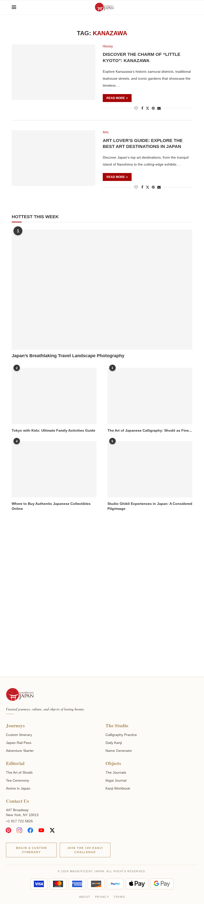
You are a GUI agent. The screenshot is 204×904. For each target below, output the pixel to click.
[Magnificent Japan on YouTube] (41, 830)
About (85, 896)
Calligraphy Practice (121, 735)
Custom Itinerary (19, 735)
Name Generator (118, 751)
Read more (115, 98)
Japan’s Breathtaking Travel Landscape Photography (68, 355)
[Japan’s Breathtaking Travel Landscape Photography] (102, 290)
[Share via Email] (159, 108)
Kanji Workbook (117, 788)
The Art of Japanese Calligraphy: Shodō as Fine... (149, 430)
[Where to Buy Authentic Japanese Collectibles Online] (54, 469)
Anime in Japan (18, 788)
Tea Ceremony (17, 780)
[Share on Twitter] (147, 108)
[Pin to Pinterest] (153, 108)
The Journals (115, 772)
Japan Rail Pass (18, 743)
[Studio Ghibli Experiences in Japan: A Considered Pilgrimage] (149, 469)
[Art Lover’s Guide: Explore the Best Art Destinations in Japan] (53, 158)
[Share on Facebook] (142, 108)
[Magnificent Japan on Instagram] (19, 830)
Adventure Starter (20, 751)
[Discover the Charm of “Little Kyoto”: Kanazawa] (53, 72)
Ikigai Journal (115, 780)
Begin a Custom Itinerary (31, 850)
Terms (119, 896)
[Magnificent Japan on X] (52, 830)
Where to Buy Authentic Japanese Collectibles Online (51, 506)
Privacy (102, 896)
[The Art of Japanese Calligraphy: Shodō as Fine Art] (149, 396)
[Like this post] (136, 108)
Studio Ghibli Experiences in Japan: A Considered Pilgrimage (149, 506)
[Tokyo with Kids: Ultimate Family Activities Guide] (54, 396)
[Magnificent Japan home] (20, 695)
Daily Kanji (113, 743)
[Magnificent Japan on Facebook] (30, 830)
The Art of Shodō (19, 772)
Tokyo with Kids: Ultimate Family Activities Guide (53, 430)
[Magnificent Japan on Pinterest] (8, 830)
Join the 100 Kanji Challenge (85, 850)
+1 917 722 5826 (19, 821)
